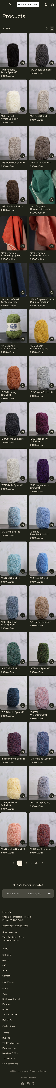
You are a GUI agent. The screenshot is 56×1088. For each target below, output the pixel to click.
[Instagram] (28, 1084)
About (5, 970)
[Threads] (33, 1084)
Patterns (6, 1004)
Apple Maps (8, 925)
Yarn (4, 994)
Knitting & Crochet (11, 999)
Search (5, 960)
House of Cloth (23, 1071)
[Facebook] (22, 1084)
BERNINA (6, 1019)
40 (36, 863)
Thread (5, 1032)
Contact (6, 975)
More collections (10, 1063)
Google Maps (21, 925)
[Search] (10, 4)
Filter (8, 28)
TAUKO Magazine (10, 1043)
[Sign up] (49, 893)
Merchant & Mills (10, 1053)
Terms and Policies (28, 1077)
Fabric (5, 988)
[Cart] (52, 4)
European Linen (9, 1048)
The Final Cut (8, 1058)
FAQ (4, 965)
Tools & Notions (9, 1014)
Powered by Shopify (38, 1071)
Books (5, 1009)
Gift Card (6, 955)
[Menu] (3, 4)
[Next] (43, 863)
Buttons (6, 1037)
